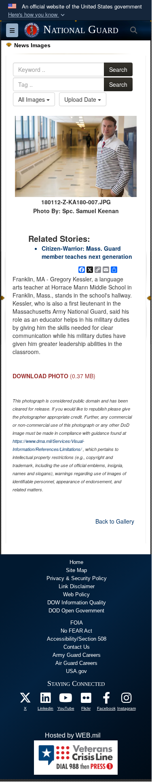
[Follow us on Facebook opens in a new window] (106, 699)
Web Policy (76, 594)
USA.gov (76, 671)
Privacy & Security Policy (76, 578)
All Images (32, 99)
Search (118, 69)
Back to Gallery (114, 521)
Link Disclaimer (77, 586)
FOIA (76, 623)
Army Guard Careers (77, 655)
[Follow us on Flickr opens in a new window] (86, 699)
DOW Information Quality (76, 603)
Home (76, 562)
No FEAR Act (76, 631)
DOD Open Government (76, 611)
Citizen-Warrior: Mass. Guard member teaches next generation (87, 252)
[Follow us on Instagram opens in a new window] (126, 699)
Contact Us (76, 647)
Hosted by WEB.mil (73, 735)
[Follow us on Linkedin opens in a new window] (46, 699)
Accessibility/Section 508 (76, 639)
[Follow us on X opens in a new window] (25, 699)
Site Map (76, 570)
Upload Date (81, 99)
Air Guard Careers (76, 663)
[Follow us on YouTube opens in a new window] (66, 699)
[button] (37, 14)
